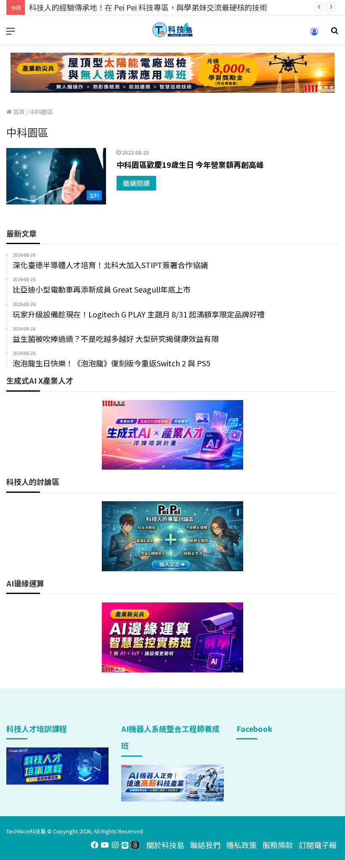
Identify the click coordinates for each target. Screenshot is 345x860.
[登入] (314, 34)
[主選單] (10, 33)
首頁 (18, 112)
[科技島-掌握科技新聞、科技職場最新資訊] (172, 29)
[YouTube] (105, 845)
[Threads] (135, 845)
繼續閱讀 (136, 183)
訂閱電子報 (318, 844)
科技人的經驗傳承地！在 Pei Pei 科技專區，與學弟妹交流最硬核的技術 (148, 7)
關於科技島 (165, 844)
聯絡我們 (205, 844)
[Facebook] (95, 845)
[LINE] (125, 845)
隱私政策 (241, 844)
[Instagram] (115, 845)
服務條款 (278, 844)
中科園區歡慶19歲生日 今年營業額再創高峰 (190, 164)
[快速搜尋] (334, 33)
